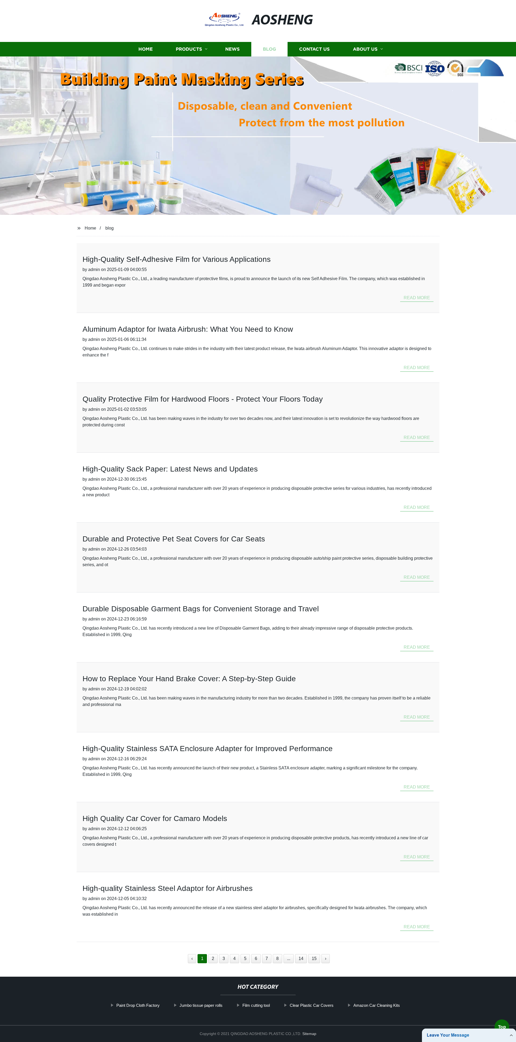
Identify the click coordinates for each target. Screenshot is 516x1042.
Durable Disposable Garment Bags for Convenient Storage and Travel (201, 609)
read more (417, 297)
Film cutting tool (256, 1005)
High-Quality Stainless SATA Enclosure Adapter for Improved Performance (208, 748)
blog (109, 228)
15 (314, 958)
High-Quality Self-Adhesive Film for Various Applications (177, 259)
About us (365, 49)
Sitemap (309, 1034)
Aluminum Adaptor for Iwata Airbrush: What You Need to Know (188, 329)
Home (145, 49)
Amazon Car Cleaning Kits (376, 1005)
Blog (269, 49)
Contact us (314, 49)
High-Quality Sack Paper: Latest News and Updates (170, 469)
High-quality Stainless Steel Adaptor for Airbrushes (168, 888)
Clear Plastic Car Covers (312, 1005)
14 (301, 958)
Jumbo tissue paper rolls (201, 1005)
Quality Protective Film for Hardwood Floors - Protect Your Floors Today (203, 399)
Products (189, 49)
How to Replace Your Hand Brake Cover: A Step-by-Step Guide (189, 679)
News (232, 49)
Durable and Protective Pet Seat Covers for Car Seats (174, 539)
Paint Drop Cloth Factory (138, 1005)
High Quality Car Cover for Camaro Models (155, 818)
